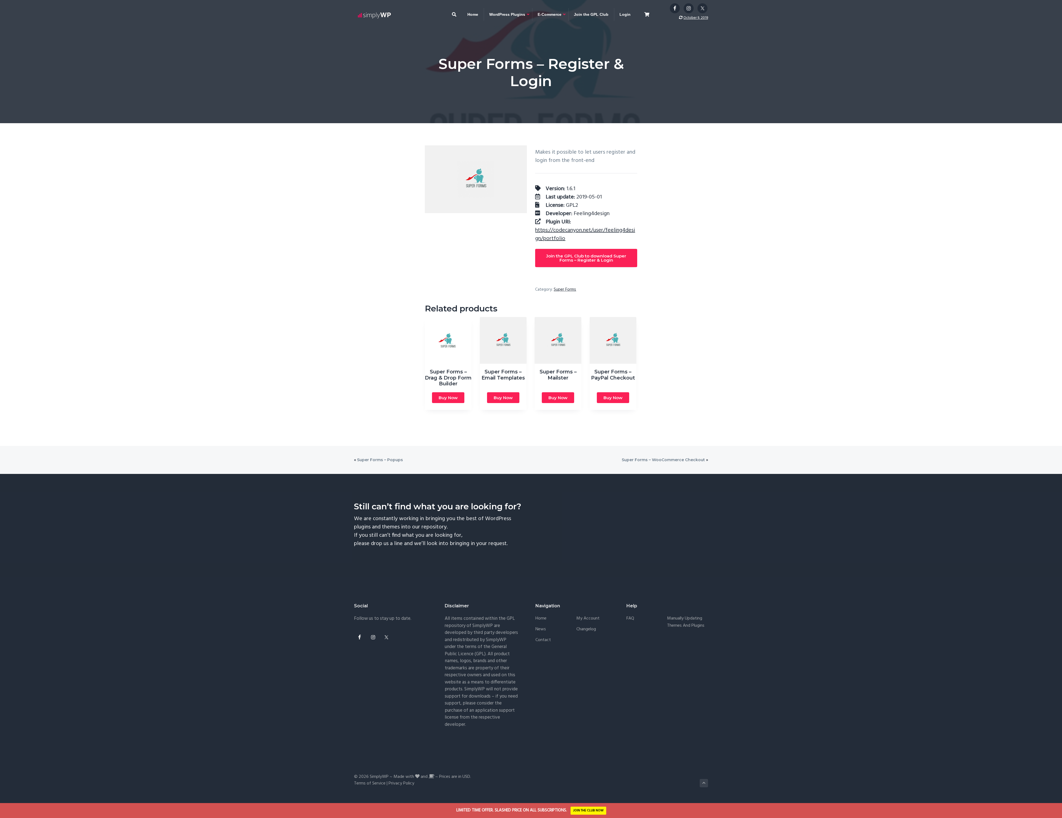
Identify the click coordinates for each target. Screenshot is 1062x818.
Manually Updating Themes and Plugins (685, 622)
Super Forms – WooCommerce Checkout (663, 459)
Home (540, 618)
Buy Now (448, 397)
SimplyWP (379, 776)
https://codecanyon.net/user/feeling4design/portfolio (585, 234)
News (540, 629)
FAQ (630, 618)
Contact (543, 640)
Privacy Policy (401, 783)
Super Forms (565, 289)
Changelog (586, 629)
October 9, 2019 (695, 18)
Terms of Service (370, 783)
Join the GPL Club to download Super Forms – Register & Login (586, 258)
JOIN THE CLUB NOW (588, 810)
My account (588, 618)
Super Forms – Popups (380, 459)
